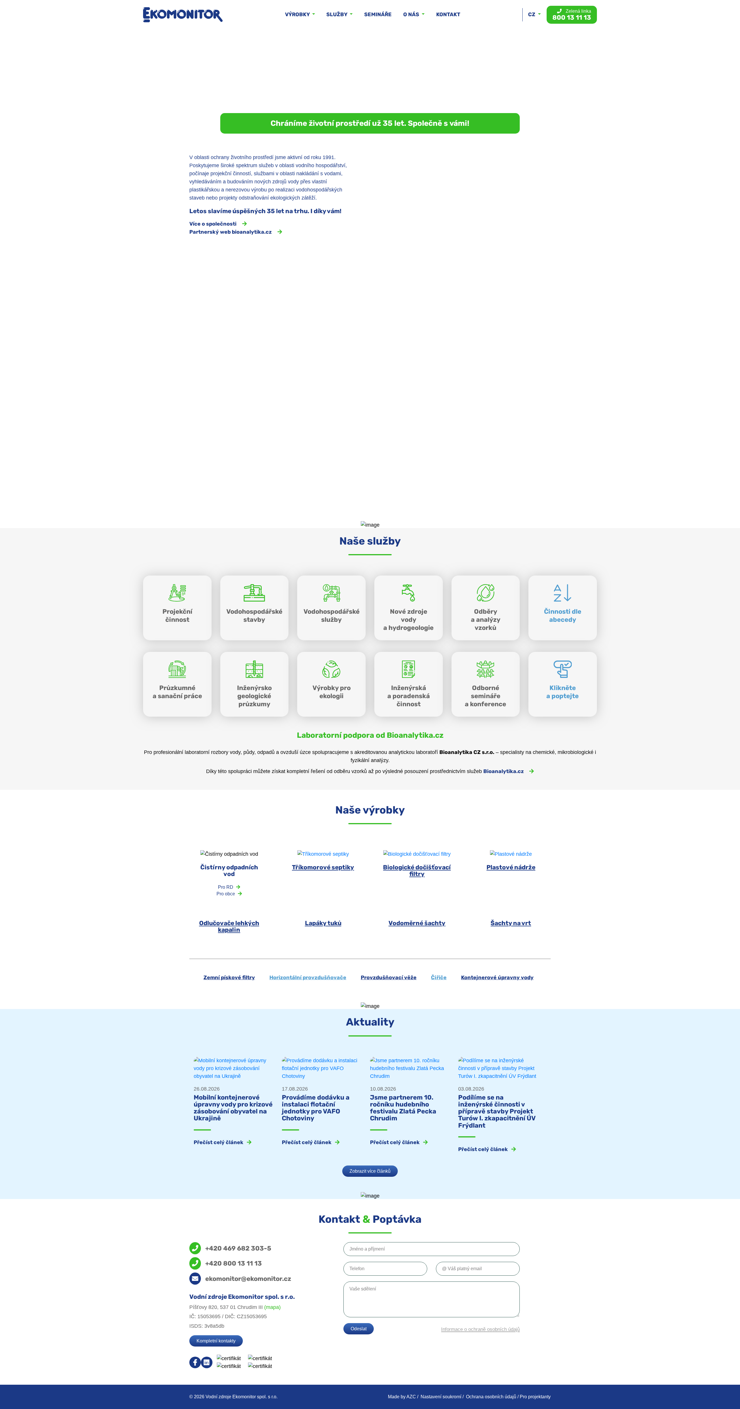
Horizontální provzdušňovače (307, 977)
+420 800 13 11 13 (233, 1263)
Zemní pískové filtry (229, 977)
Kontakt (448, 14)
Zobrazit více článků (370, 1171)
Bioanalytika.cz (503, 771)
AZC (411, 1396)
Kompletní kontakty (216, 1340)
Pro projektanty (535, 1396)
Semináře (378, 14)
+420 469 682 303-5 (238, 1248)
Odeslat (359, 1328)
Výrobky (298, 14)
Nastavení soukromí (441, 1396)
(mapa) (272, 1307)
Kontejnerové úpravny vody (497, 977)
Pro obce (226, 893)
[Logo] (183, 14)
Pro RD (225, 887)
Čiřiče (439, 977)
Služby (337, 14)
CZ (532, 14)
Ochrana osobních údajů (491, 1396)
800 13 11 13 (571, 15)
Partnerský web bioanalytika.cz (230, 232)
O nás (411, 14)
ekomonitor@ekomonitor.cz (248, 1278)
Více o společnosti (212, 224)
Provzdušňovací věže (389, 977)
